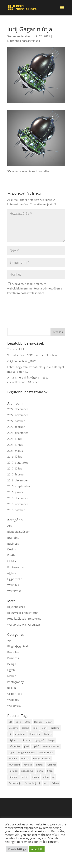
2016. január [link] (15, 492)
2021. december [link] (17, 433)
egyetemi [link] (20, 734)
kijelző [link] (35, 746)
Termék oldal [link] (15, 349)
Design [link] (11, 549)
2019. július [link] (14, 456)
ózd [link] (46, 783)
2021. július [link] (14, 439)
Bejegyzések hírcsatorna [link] (22, 613)
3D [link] (10, 721)
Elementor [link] (34, 734)
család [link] (25, 727)
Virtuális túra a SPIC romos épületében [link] (32, 355)
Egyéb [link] (11, 555)
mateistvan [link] (24, 36)
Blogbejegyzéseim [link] (18, 531)
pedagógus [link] (27, 770)
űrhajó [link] (55, 783)
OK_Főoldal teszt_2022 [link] (21, 361)
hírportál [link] (26, 740)
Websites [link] (13, 585)
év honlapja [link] (15, 783)
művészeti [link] (14, 764)
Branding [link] (13, 537)
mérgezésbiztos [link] (41, 758)
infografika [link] (14, 746)
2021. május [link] (15, 451)
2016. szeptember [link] (18, 486)
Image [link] (51, 740)
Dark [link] (44, 727)
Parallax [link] (13, 770)
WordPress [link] (14, 591)
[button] (62, 10)
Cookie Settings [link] (17, 849)
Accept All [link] (36, 849)
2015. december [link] (17, 498)
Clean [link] (49, 721)
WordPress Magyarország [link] (23, 624)
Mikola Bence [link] (46, 752)
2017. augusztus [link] (17, 462)
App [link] (9, 525)
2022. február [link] (16, 427)
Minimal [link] (13, 758)
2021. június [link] (15, 445)
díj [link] (10, 734)
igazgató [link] (39, 740)
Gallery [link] (48, 734)
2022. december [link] (17, 409)
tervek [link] (35, 777)
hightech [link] (13, 740)
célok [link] (35, 727)
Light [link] (11, 752)
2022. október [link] (16, 421)
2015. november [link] (17, 504)
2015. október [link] (16, 510)
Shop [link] (50, 770)
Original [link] (51, 764)
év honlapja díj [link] (32, 783)
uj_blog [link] (12, 573)
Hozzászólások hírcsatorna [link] (24, 618)
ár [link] (53, 777)
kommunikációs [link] (51, 746)
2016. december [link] (17, 480)
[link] (22, 7)
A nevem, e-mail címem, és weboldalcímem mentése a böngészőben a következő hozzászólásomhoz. (34, 288)
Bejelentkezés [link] (16, 607)
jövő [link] (26, 746)
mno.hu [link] (25, 758)
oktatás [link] (40, 764)
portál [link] (40, 770)
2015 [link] (18, 721)
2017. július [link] (14, 468)
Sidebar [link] (13, 777)
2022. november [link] (17, 415)
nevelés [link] (28, 764)
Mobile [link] (11, 561)
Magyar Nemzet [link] (26, 752)
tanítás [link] (24, 777)
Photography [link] (15, 567)
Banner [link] (38, 721)
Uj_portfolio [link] (14, 579)
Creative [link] (13, 727)
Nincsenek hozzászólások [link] (23, 41)
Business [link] (13, 543)
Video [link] (46, 777)
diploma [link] (55, 727)
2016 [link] (27, 721)
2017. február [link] (16, 474)
